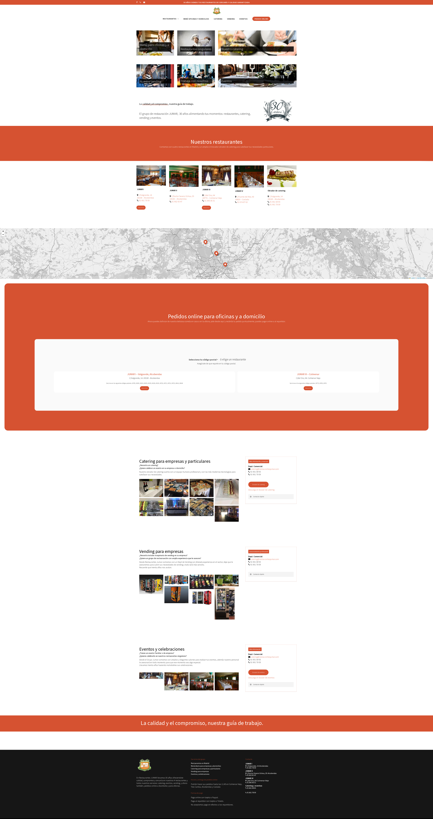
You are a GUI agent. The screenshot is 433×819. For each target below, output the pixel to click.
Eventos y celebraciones (200, 774)
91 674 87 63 (242, 202)
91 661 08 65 (275, 201)
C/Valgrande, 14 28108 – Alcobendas (145, 196)
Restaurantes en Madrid (200, 763)
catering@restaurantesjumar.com (265, 469)
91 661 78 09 (144, 200)
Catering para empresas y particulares (205, 769)
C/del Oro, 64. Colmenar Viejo (257, 781)
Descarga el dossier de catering (261, 489)
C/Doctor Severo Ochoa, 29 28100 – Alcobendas (182, 197)
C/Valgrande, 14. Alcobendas (257, 766)
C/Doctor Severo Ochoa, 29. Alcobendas (261, 773)
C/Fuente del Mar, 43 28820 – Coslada (244, 198)
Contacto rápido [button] (258, 497)
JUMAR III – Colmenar (308, 374)
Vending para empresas (200, 771)
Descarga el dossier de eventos (261, 677)
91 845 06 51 (209, 200)
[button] (141, 208)
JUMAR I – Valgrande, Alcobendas (144, 374)
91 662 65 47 (177, 201)
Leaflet (413, 278)
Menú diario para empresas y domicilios (206, 766)
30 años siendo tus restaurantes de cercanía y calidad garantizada (216, 2)
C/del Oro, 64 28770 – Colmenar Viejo (212, 196)
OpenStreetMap (421, 278)
